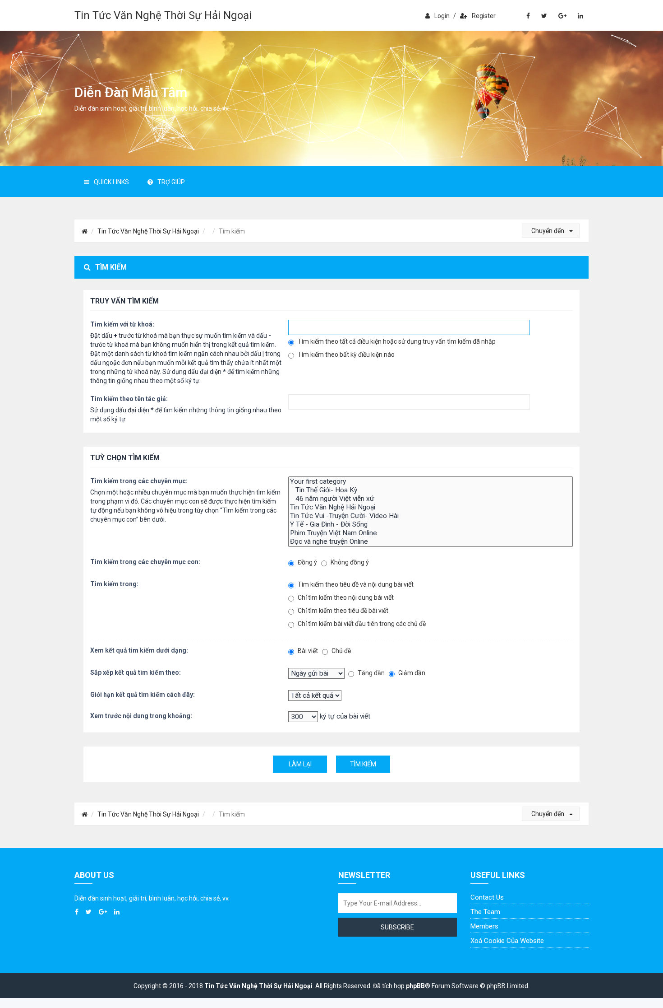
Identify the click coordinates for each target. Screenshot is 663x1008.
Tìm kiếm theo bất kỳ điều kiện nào (345, 354)
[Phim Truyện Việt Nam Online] (430, 533)
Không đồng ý (349, 562)
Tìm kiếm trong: (114, 584)
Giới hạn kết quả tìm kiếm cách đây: (142, 694)
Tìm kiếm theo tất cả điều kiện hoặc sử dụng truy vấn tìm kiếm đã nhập (396, 341)
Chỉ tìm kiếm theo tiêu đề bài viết (342, 610)
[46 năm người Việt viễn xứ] (430, 499)
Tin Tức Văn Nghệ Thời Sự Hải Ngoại (163, 15)
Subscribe (397, 927)
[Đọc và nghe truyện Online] (430, 541)
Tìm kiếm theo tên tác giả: (129, 398)
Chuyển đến (548, 230)
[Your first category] (430, 481)
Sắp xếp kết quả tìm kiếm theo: (135, 672)
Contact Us (487, 897)
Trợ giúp (171, 182)
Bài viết (307, 650)
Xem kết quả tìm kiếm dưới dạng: (139, 650)
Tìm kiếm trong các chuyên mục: (139, 481)
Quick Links (111, 182)
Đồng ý (306, 562)
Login (442, 15)
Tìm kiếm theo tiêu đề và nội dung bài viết (355, 584)
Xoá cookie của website (507, 941)
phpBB (415, 985)
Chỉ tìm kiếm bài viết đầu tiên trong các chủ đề (361, 623)
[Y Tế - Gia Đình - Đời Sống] (430, 524)
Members (484, 926)
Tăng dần (370, 673)
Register (484, 15)
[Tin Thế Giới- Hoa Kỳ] (430, 490)
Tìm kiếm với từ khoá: (122, 324)
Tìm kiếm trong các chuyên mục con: (145, 561)
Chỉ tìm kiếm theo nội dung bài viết (345, 597)
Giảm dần (411, 673)
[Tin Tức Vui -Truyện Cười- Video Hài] (430, 516)
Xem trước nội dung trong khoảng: (141, 715)
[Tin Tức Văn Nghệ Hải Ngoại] (430, 507)
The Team (485, 912)
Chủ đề (340, 650)
